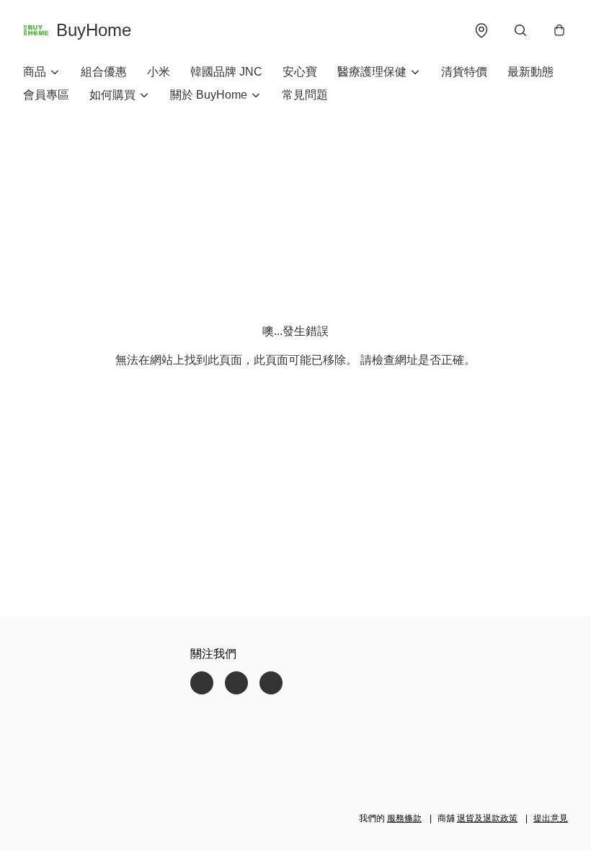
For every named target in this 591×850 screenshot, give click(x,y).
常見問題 (305, 95)
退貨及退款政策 (487, 818)
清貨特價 (464, 72)
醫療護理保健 (371, 72)
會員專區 (46, 95)
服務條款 (404, 818)
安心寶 (300, 72)
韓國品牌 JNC (226, 72)
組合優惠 (104, 72)
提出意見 (550, 818)
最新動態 (530, 72)
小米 (158, 72)
